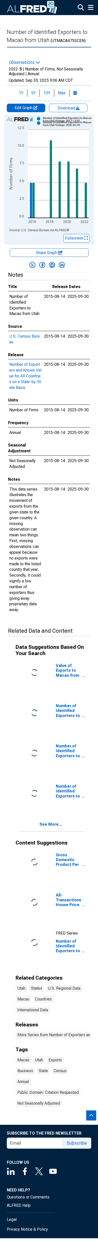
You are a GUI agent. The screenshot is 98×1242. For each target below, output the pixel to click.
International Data (32, 1010)
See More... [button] (50, 824)
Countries (43, 999)
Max (62, 93)
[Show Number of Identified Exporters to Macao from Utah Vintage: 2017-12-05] (67, 119)
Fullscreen (74, 238)
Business (25, 1070)
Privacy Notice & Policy (27, 1229)
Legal (12, 1219)
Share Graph (47, 252)
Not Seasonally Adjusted (38, 1103)
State (43, 1070)
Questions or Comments (28, 1197)
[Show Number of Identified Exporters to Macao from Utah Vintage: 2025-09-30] (67, 124)
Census (60, 1070)
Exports (55, 1060)
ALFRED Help (19, 1205)
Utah (21, 988)
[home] (32, 7)
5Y (33, 93)
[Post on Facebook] (42, 265)
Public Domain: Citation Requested (48, 1092)
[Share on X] (32, 265)
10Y (46, 93)
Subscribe (77, 1143)
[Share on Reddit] (52, 265)
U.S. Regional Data (64, 988)
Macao (23, 999)
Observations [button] (22, 62)
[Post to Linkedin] (62, 265)
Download (67, 108)
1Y (21, 93)
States (36, 988)
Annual (23, 1081)
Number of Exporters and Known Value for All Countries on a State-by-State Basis (25, 376)
